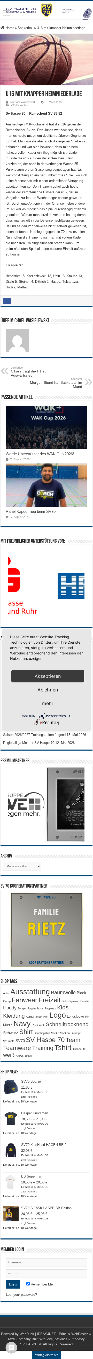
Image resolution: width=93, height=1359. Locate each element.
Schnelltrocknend (67, 1024)
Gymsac (73, 1001)
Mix (87, 1016)
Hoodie (84, 1001)
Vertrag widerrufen (46, 1355)
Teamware (17, 1048)
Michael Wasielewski (23, 102)
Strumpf (76, 1033)
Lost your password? (21, 1295)
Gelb (64, 1001)
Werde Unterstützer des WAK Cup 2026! (40, 454)
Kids (63, 1007)
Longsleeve (75, 1016)
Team (73, 1040)
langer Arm (41, 1016)
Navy (22, 1023)
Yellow (28, 1055)
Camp (7, 1001)
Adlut (6, 993)
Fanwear (24, 1000)
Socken (65, 1033)
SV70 (20, 1040)
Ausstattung (30, 991)
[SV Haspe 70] (46, 10)
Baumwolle (63, 992)
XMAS (20, 1055)
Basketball (25, 28)
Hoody (10, 1007)
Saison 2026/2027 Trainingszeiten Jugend (34, 735)
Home (9, 28)
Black (81, 993)
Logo (57, 1015)
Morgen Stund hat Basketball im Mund (56, 383)
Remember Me (41, 1284)
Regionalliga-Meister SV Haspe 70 (28, 743)
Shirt (26, 1032)
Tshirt (63, 1048)
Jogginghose (35, 1008)
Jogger (22, 1008)
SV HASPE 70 (31, 1344)
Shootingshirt (42, 1033)
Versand (32, 1096)
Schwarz (10, 1032)
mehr (47, 703)
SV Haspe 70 (45, 1040)
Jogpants (50, 1008)
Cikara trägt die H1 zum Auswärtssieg (30, 371)
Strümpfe (8, 1041)
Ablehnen (47, 689)
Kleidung (14, 1016)
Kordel (30, 1016)
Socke (55, 1033)
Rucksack (38, 1025)
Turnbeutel (79, 1049)
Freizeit (49, 1000)
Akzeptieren (48, 676)
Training (42, 1048)
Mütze (7, 1025)
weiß (9, 1055)
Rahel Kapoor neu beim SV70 (31, 511)
